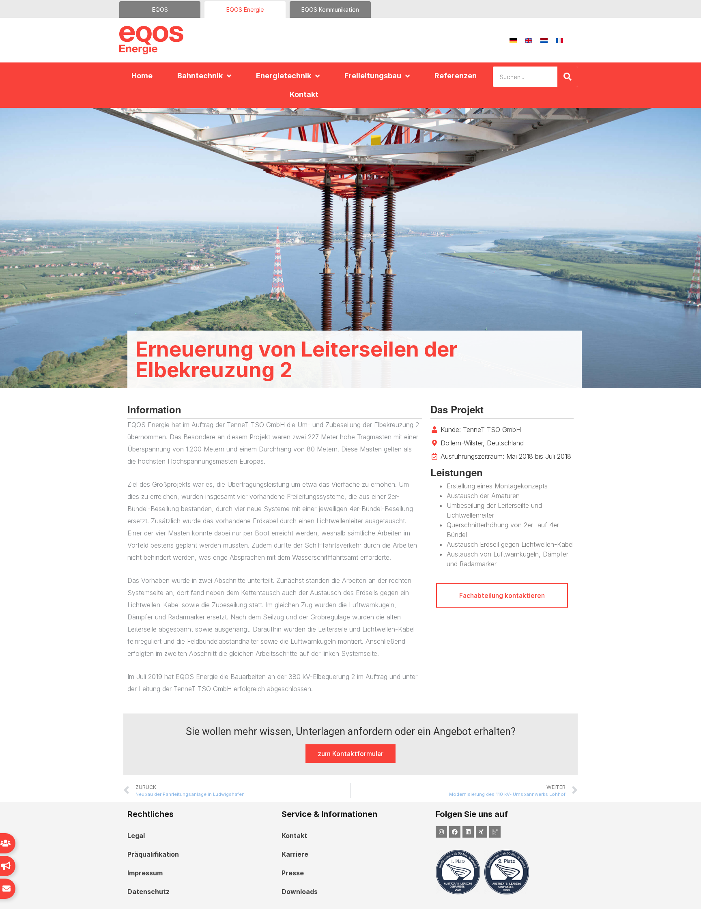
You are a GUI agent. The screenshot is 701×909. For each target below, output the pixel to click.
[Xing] (481, 832)
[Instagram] (441, 832)
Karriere (295, 854)
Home (142, 75)
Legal (136, 836)
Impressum (145, 873)
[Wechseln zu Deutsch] (513, 40)
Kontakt (304, 94)
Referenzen (455, 75)
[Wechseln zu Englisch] (528, 40)
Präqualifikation (153, 854)
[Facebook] (454, 832)
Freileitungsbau (372, 75)
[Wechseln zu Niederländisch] (544, 40)
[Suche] (567, 77)
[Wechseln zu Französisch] (559, 40)
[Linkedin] (468, 832)
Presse (293, 873)
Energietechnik (283, 75)
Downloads (300, 892)
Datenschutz (148, 892)
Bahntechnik (200, 75)
